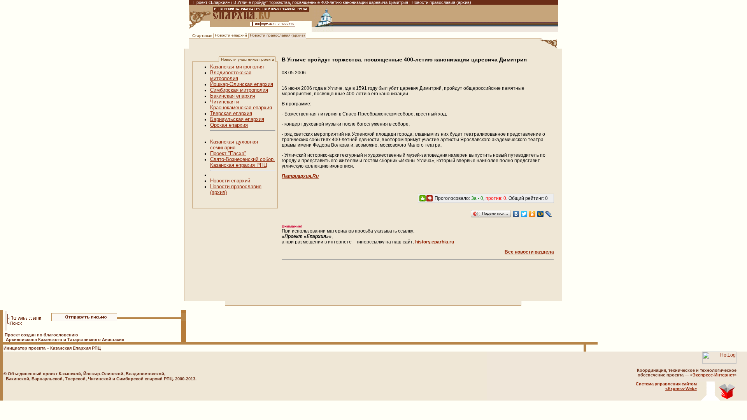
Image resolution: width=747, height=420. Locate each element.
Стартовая (202, 35)
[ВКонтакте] (516, 214)
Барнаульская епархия (237, 119)
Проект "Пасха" (228, 153)
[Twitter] (524, 214)
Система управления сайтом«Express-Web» (666, 386)
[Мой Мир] (541, 214)
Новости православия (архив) (277, 35)
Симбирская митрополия (239, 90)
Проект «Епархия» (211, 2)
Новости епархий (231, 35)
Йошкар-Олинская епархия (241, 84)
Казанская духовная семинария (234, 144)
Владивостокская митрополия (230, 75)
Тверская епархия (231, 113)
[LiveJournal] (549, 214)
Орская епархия (229, 125)
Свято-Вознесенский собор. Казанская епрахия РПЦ (242, 162)
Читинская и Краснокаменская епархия (241, 104)
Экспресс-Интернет (713, 375)
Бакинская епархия (232, 96)
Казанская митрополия (237, 67)
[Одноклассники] (532, 214)
